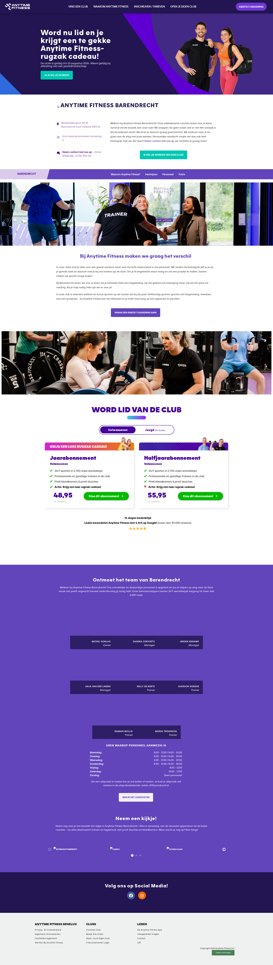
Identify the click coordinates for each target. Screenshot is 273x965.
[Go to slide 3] (140, 855)
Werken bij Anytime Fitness (49, 943)
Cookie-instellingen (223, 952)
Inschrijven (151, 174)
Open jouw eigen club (98, 938)
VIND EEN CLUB (78, 6)
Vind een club (93, 930)
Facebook (194, 927)
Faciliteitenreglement (46, 938)
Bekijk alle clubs (94, 934)
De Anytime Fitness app (149, 930)
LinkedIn (176, 927)
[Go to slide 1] (132, 855)
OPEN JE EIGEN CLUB (183, 6)
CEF (139, 943)
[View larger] (65, 849)
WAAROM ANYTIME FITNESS (110, 6)
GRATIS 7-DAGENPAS (251, 7)
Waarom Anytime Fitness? (125, 174)
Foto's (182, 174)
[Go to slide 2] (136, 855)
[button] (57, 75)
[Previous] (49, 849)
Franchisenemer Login (97, 943)
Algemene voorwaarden (48, 934)
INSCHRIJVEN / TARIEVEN (149, 6)
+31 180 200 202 (82, 156)
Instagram (185, 927)
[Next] (223, 849)
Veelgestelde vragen (148, 934)
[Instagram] (142, 895)
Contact (141, 938)
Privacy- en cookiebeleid (48, 930)
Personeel (168, 174)
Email (98, 152)
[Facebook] (131, 895)
